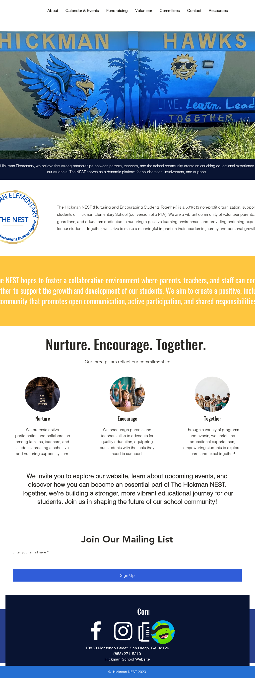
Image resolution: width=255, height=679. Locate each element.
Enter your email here (29, 552)
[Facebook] (95, 630)
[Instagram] (123, 630)
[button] (170, 10)
